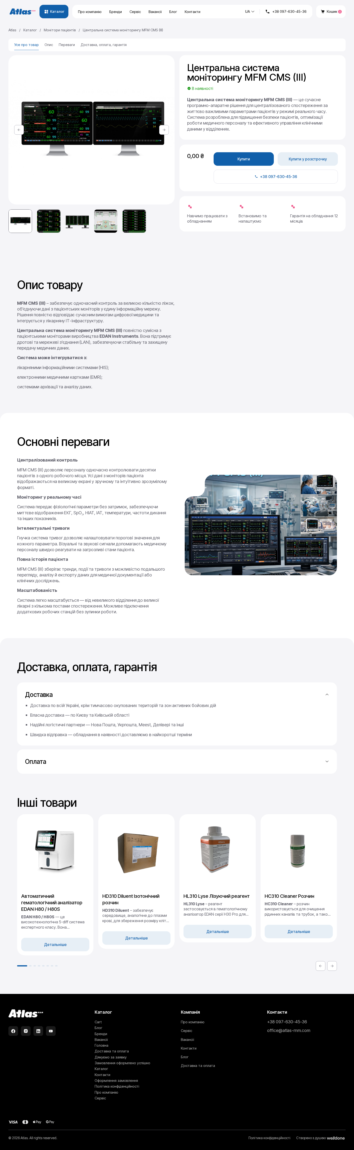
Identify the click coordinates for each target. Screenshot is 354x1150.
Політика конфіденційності (117, 1086)
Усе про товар (26, 44)
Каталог (30, 30)
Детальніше (55, 944)
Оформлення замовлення (116, 1080)
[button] (19, 130)
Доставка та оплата (112, 1051)
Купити (243, 159)
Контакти (192, 11)
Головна (101, 1045)
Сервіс (135, 11)
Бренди (115, 11)
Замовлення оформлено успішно (122, 1063)
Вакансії (155, 11)
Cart (98, 1022)
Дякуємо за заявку (111, 1057)
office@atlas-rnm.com (288, 1030)
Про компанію (90, 11)
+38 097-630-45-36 (289, 11)
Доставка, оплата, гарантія (104, 44)
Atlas (12, 30)
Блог (173, 11)
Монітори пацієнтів (60, 30)
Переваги (67, 44)
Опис (49, 44)
